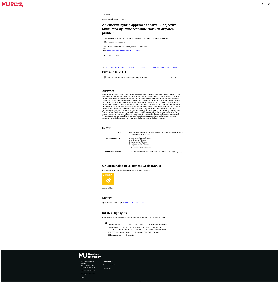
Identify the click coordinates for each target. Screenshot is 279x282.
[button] (174, 77)
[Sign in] (269, 4)
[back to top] (107, 67)
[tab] (117, 67)
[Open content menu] (275, 4)
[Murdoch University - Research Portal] (13, 4)
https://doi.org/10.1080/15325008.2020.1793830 (123, 51)
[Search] (263, 4)
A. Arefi (118, 38)
